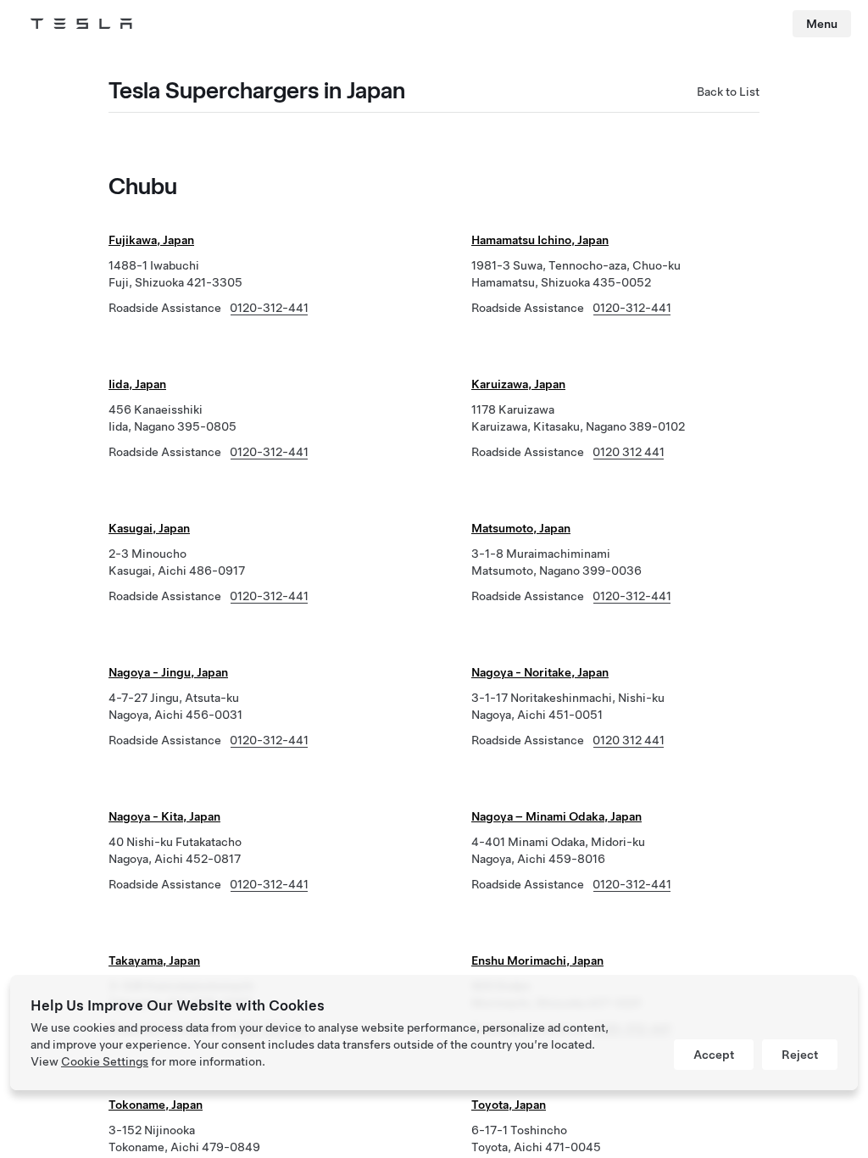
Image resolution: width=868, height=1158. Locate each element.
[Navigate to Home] (81, 24)
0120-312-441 (269, 308)
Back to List (728, 91)
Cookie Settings (104, 1061)
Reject (800, 1054)
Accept (713, 1054)
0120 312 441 (629, 452)
